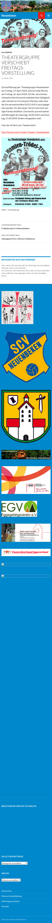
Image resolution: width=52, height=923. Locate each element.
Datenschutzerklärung (11, 896)
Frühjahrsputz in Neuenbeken (15, 227)
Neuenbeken (8, 15)
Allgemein (6, 52)
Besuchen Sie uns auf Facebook (18, 806)
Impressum (6, 891)
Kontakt (5, 906)
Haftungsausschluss (10, 901)
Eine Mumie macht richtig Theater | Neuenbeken (25, 132)
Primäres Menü (48, 15)
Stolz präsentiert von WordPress (14, 919)
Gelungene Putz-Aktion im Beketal (18, 237)
